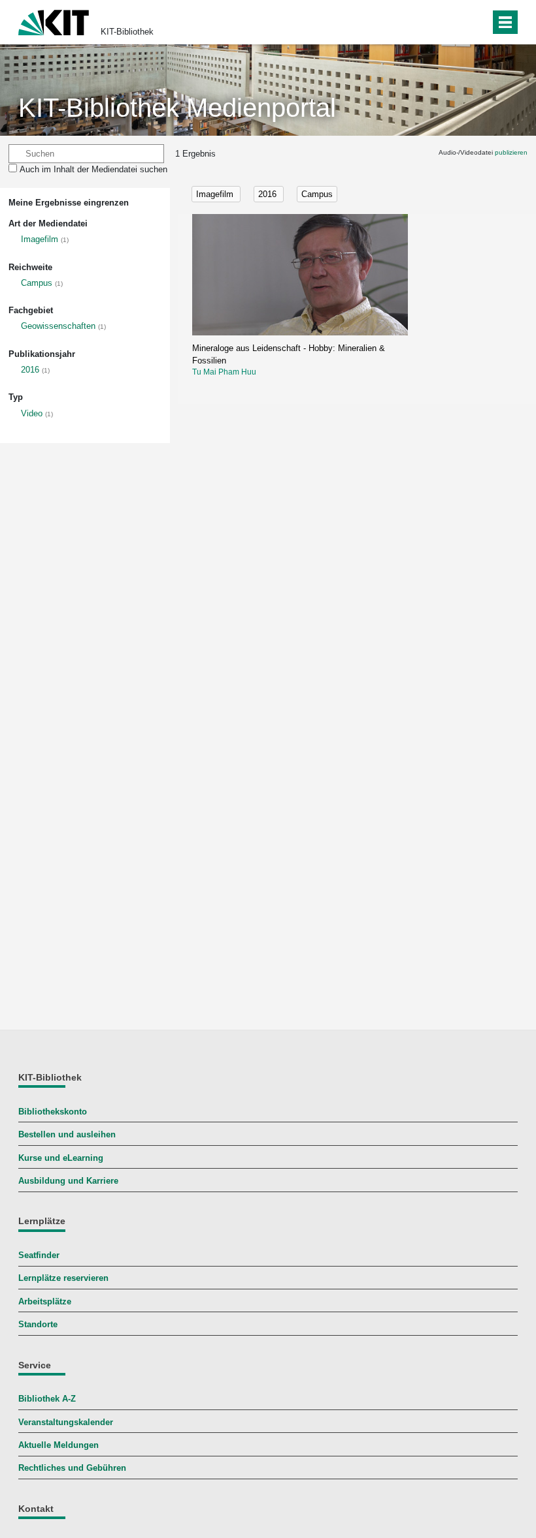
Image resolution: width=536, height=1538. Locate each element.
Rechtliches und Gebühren (72, 1468)
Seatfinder (38, 1255)
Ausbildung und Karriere (68, 1181)
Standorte (38, 1324)
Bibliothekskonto (52, 1111)
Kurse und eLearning (60, 1158)
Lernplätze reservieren (63, 1278)
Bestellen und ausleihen (67, 1134)
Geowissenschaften (58, 326)
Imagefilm (39, 239)
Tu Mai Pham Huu (224, 372)
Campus (36, 283)
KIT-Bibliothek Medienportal (177, 107)
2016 (30, 370)
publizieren (511, 152)
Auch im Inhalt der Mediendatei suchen (93, 169)
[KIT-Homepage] (53, 21)
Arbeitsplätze (44, 1301)
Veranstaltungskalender (65, 1422)
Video (31, 413)
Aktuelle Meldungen (58, 1445)
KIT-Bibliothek (127, 32)
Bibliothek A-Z (47, 1399)
